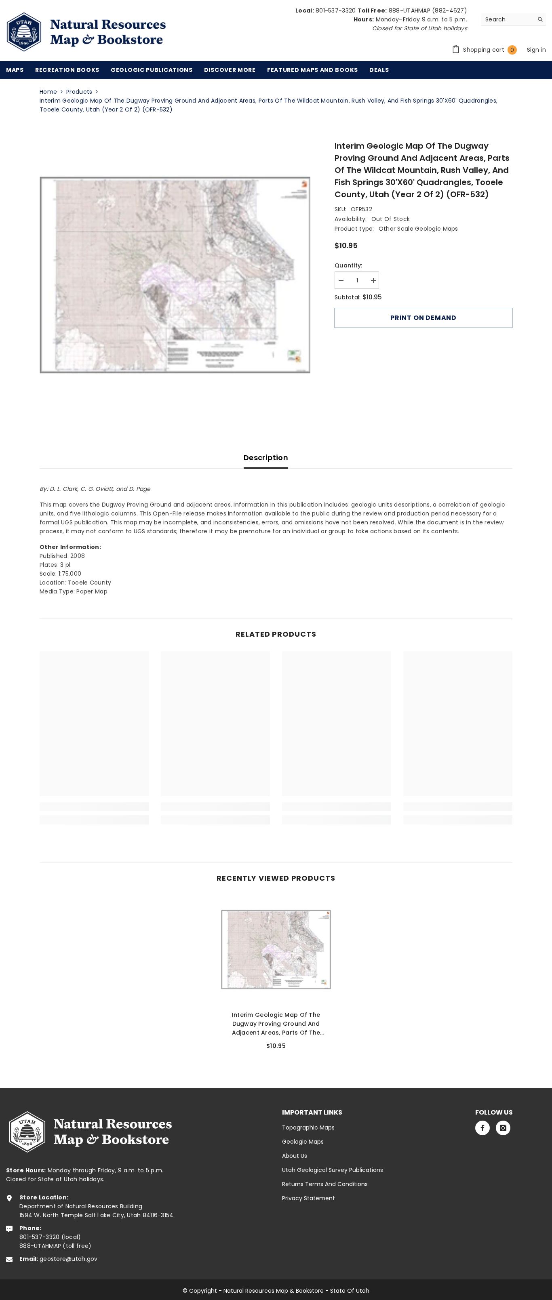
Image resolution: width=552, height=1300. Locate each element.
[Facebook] (482, 1128)
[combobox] (507, 19)
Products (79, 92)
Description (266, 457)
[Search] (513, 19)
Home (48, 92)
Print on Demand (423, 317)
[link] (94, 806)
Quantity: (348, 265)
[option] (175, 275)
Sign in (536, 50)
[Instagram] (503, 1128)
